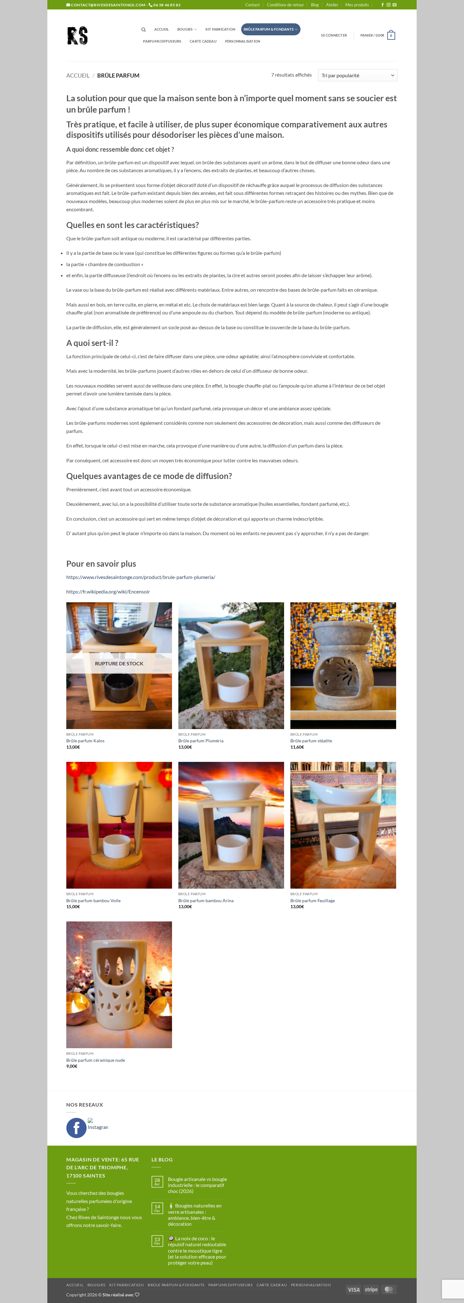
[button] (333, 35)
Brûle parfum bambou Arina (206, 900)
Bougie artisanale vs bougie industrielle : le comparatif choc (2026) (197, 1185)
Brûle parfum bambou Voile (93, 900)
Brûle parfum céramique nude (95, 1060)
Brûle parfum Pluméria (200, 740)
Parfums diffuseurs (162, 41)
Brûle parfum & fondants (269, 29)
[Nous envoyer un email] (394, 5)
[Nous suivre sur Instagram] (388, 5)
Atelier (332, 4)
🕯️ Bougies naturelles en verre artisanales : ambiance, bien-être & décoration (195, 1214)
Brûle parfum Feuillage (312, 900)
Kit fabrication (220, 29)
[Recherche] (143, 29)
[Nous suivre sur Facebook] (382, 5)
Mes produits (357, 4)
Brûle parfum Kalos (85, 740)
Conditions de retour (285, 4)
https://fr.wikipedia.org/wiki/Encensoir (108, 591)
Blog (315, 4)
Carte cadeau (203, 41)
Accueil (161, 29)
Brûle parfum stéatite (311, 740)
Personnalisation (242, 41)
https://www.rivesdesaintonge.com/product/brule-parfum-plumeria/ (140, 577)
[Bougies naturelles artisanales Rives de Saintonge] (97, 35)
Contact (252, 4)
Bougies (185, 29)
